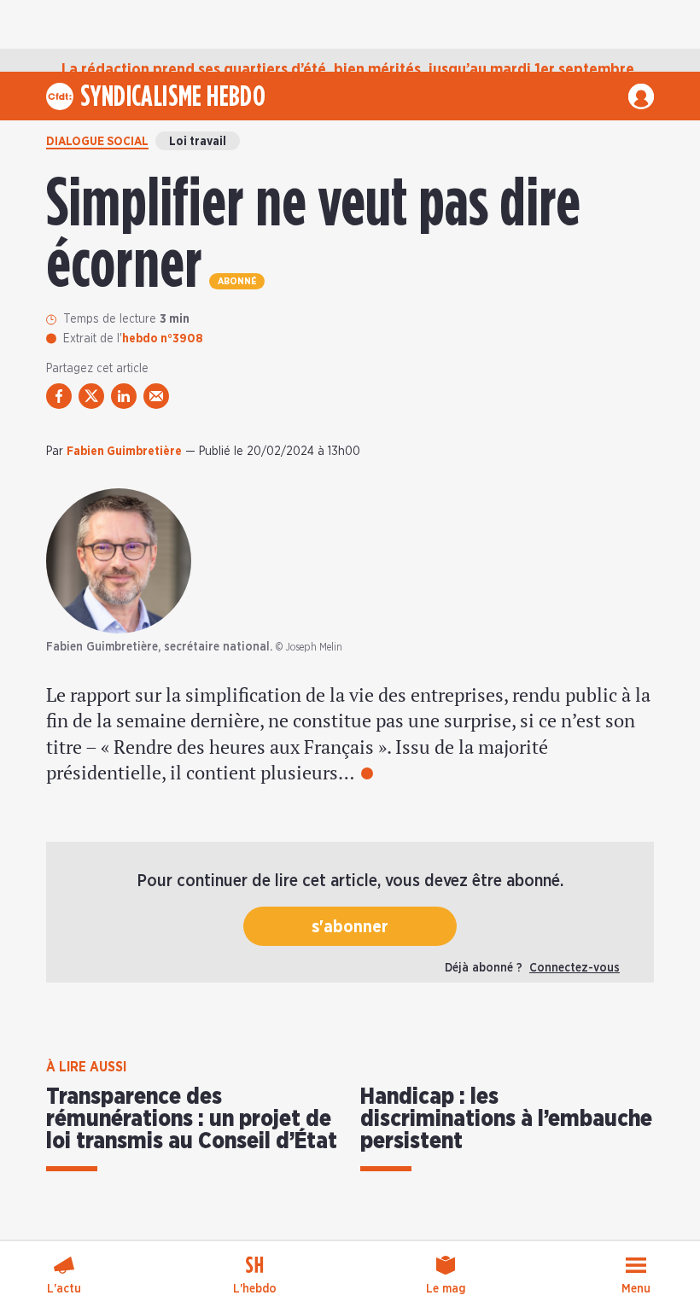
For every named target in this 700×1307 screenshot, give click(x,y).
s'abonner (350, 927)
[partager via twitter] (91, 396)
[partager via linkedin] (124, 396)
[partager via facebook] (59, 396)
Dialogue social (97, 142)
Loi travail (197, 142)
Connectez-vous (574, 968)
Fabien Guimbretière (124, 452)
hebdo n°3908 (162, 339)
